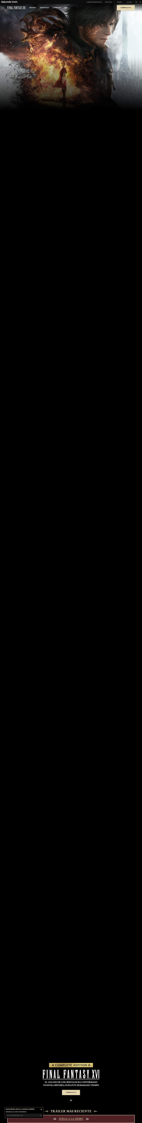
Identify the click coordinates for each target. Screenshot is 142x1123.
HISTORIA (32, 8)
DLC (66, 8)
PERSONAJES (44, 8)
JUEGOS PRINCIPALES (94, 2)
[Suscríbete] (41, 1115)
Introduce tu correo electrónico (16, 1112)
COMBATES (57, 8)
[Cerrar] (41, 1109)
